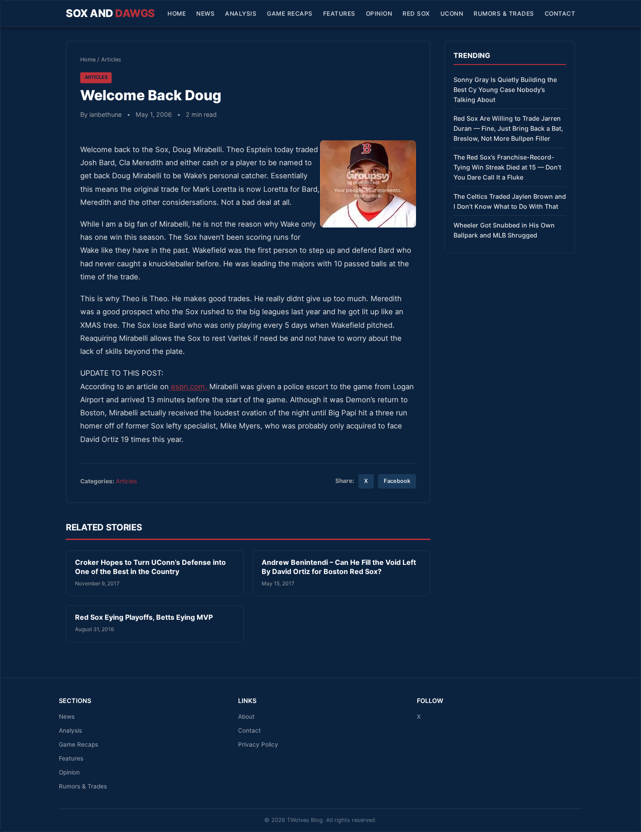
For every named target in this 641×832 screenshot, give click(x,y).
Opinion (379, 13)
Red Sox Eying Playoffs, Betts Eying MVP (144, 617)
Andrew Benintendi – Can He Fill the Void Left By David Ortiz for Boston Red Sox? (339, 567)
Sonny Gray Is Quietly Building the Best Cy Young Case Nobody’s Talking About (505, 89)
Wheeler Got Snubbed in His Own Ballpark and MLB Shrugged (504, 230)
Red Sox (416, 13)
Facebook (397, 481)
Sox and (110, 13)
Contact (560, 13)
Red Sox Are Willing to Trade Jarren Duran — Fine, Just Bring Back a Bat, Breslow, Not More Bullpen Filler (508, 128)
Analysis (240, 13)
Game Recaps (290, 13)
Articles (111, 59)
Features (339, 13)
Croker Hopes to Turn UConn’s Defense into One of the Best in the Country (150, 567)
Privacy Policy (258, 744)
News (205, 13)
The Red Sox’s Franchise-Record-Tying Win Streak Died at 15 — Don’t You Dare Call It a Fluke (507, 167)
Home (176, 13)
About (246, 716)
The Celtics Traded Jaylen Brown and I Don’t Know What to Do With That (509, 201)
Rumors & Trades (504, 13)
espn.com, (189, 386)
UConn (452, 13)
